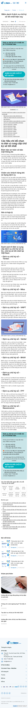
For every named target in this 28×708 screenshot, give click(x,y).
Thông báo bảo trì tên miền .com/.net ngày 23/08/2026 (17, 543)
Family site (23, 693)
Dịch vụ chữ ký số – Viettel (10, 129)
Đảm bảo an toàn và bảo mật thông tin (13, 116)
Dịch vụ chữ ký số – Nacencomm (12, 136)
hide (17, 109)
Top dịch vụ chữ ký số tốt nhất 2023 (12, 612)
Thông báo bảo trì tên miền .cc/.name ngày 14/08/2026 (17, 563)
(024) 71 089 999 (8, 659)
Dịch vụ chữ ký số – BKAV (10, 131)
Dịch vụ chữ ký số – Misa (10, 126)
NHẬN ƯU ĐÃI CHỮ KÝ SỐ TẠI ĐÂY (13, 74)
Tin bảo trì (13, 547)
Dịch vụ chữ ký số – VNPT (10, 127)
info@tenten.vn (8, 661)
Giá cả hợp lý (7, 119)
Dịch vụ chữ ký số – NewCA (10, 133)
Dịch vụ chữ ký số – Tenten (10, 124)
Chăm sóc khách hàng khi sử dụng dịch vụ (14, 117)
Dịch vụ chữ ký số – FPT (9, 134)
